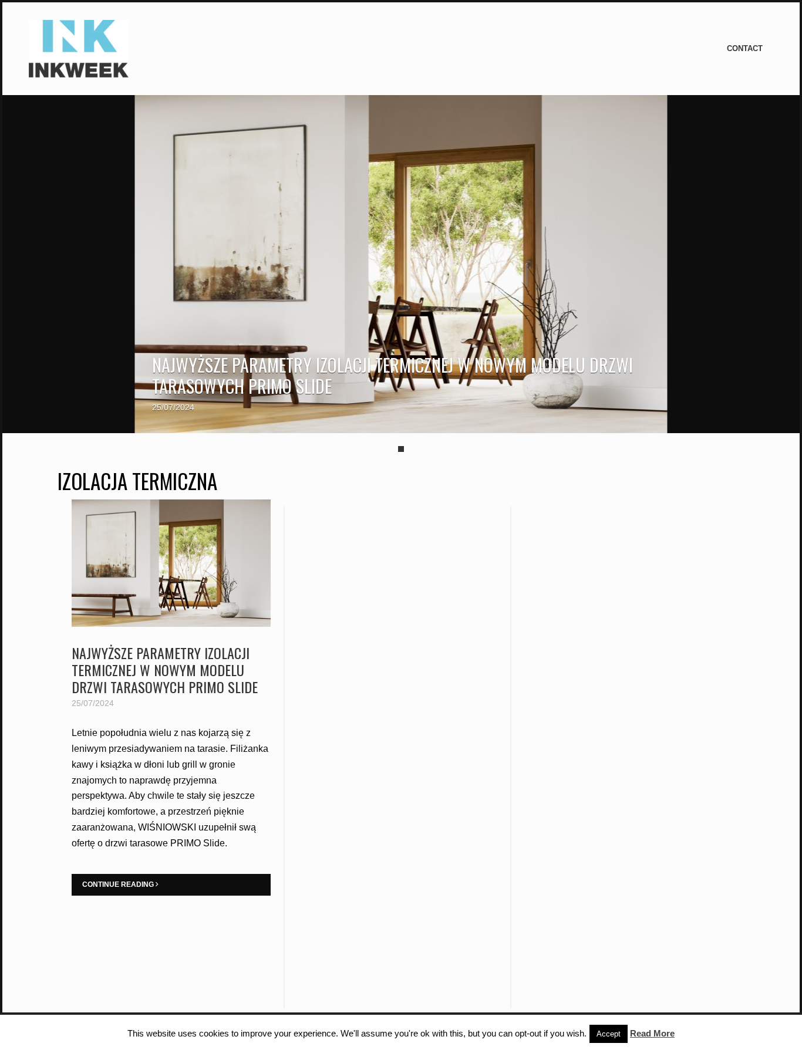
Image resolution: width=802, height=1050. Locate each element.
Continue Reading (119, 884)
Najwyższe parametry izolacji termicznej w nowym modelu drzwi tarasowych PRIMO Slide (392, 375)
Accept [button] (609, 1033)
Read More (652, 1033)
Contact (745, 48)
